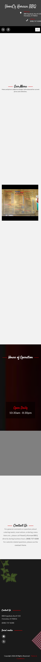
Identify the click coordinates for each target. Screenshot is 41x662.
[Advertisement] (20, 59)
